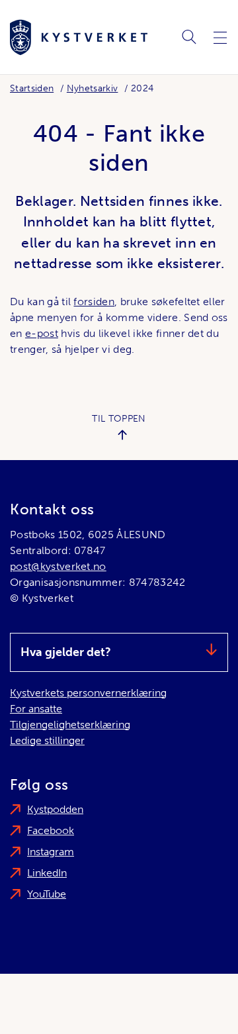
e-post (41, 333)
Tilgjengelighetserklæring (70, 724)
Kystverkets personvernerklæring (88, 692)
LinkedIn (47, 873)
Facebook (50, 830)
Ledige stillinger (47, 740)
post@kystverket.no (58, 566)
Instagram (50, 851)
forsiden (93, 301)
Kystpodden (55, 809)
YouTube (46, 894)
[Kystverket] (78, 37)
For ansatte (36, 708)
